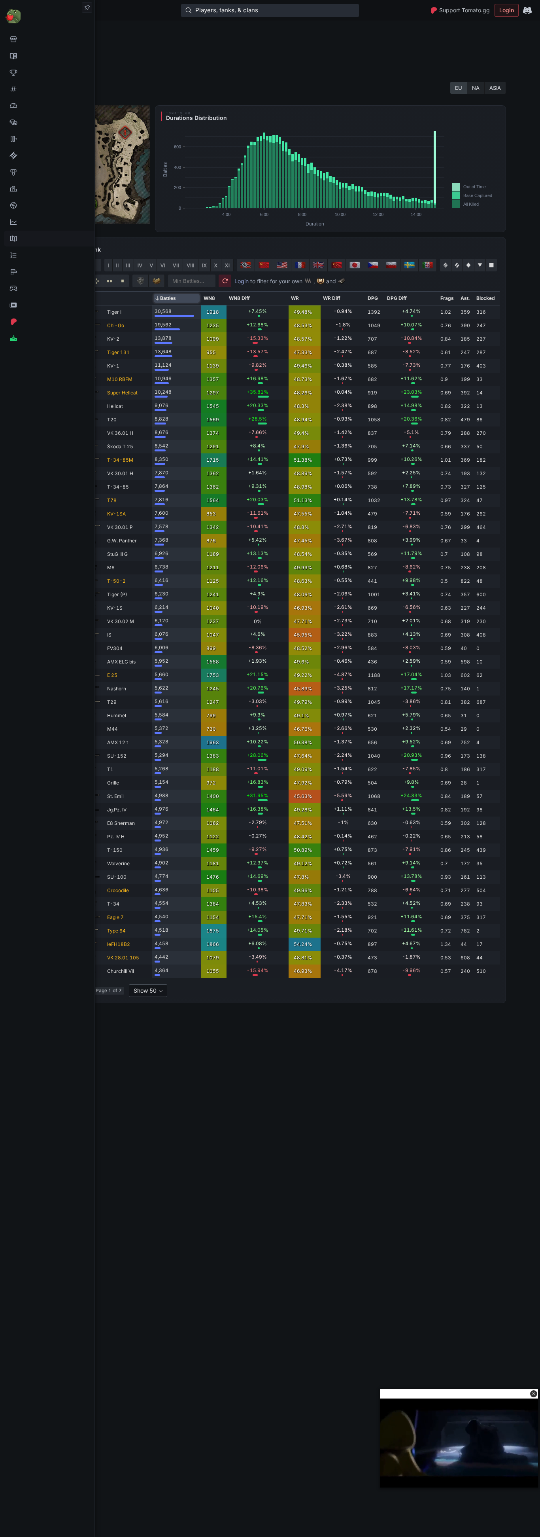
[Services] (47, 39)
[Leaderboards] (47, 255)
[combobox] (148, 990)
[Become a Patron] (47, 322)
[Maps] (47, 238)
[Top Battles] (47, 189)
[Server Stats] (47, 205)
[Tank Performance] (47, 106)
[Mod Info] (47, 338)
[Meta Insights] (47, 222)
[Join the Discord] (527, 10)
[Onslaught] (47, 72)
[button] (533, 1393)
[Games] (47, 288)
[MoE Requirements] (47, 155)
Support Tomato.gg (464, 10)
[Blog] (47, 305)
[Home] (47, 15)
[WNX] (47, 56)
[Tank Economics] (47, 122)
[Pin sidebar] (87, 7)
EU (458, 88)
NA (476, 88)
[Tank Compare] (47, 139)
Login (506, 10)
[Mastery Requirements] (47, 172)
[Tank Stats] (47, 89)
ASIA (495, 88)
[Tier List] (47, 272)
